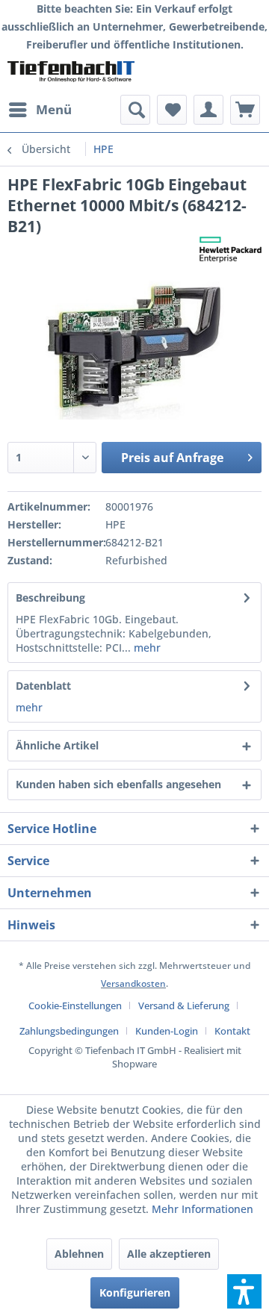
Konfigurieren (134, 1292)
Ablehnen (79, 1254)
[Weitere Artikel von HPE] (231, 250)
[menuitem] (39, 110)
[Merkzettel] (172, 110)
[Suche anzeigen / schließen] (135, 110)
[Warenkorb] (245, 110)
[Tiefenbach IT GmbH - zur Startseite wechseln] (70, 74)
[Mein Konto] (208, 110)
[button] (244, 1291)
